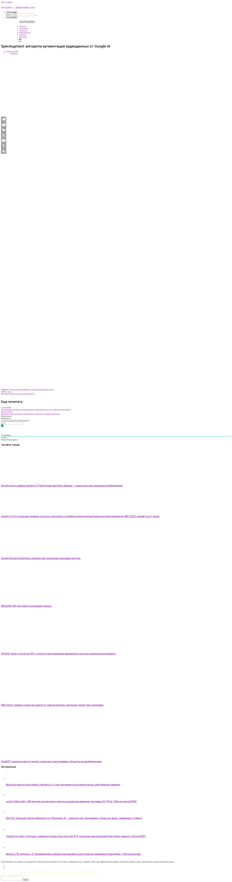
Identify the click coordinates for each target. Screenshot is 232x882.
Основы (22, 35)
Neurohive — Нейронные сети (18, 7)
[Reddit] (116, 124)
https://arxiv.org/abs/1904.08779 (22, 394)
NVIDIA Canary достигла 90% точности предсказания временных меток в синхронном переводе (58, 653)
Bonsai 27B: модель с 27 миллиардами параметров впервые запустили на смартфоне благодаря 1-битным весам (73, 854)
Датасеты (23, 30)
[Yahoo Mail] (116, 145)
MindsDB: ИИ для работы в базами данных (26, 605)
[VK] (116, 130)
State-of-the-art (24, 33)
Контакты (23, 37)
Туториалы (23, 28)
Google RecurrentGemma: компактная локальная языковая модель (41, 558)
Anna (9, 392)
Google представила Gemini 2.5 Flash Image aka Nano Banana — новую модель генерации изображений (62, 485)
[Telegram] (116, 119)
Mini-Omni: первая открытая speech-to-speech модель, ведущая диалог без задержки (52, 705)
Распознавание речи (45, 389)
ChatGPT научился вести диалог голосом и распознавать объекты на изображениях (51, 761)
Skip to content (6, 2)
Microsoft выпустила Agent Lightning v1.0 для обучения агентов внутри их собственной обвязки (63, 784)
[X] (116, 135)
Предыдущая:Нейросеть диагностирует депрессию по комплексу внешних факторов (30, 413)
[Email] (116, 140)
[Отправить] (116, 151)
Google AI (14, 389)
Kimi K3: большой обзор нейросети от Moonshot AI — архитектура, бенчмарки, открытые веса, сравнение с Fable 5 (74, 818)
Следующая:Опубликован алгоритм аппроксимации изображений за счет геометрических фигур (36, 408)
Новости (22, 26)
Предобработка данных (27, 389)
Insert (26, 880)
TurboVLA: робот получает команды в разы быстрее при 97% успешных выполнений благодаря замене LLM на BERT (76, 836)
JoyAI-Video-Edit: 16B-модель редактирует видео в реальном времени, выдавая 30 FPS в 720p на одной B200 (71, 801)
